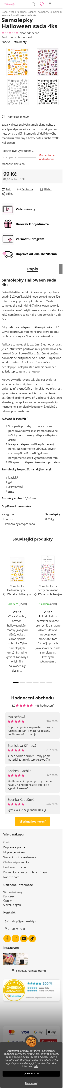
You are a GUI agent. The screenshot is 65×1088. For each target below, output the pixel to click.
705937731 (18, 929)
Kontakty (8, 896)
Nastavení (31, 1083)
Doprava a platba (14, 847)
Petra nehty (19, 42)
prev (3, 583)
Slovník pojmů (12, 905)
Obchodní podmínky (16, 862)
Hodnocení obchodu (16, 867)
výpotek (39, 458)
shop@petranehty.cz (25, 921)
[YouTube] (24, 938)
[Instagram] (15, 938)
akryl (11, 491)
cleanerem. (51, 458)
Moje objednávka (14, 852)
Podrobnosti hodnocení (17, 37)
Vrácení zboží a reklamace (19, 857)
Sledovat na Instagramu (31, 971)
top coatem (17, 371)
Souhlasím (33, 1073)
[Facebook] (7, 938)
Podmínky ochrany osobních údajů (25, 872)
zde (36, 1066)
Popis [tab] (32, 269)
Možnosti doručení (13, 164)
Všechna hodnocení (33, 821)
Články (7, 900)
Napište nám (11, 877)
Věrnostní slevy (12, 892)
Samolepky (52, 514)
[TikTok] (32, 938)
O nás (6, 842)
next (61, 583)
